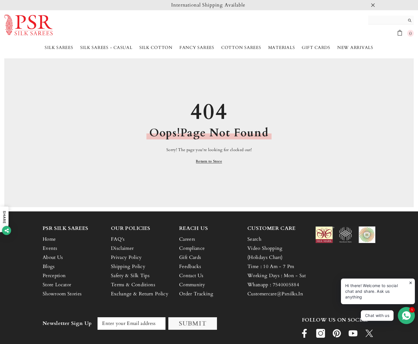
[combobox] (386, 20)
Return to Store (209, 161)
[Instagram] (320, 333)
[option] (209, 5)
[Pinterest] (337, 333)
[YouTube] (353, 333)
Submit (193, 323)
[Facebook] (304, 333)
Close (373, 5)
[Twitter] (369, 333)
